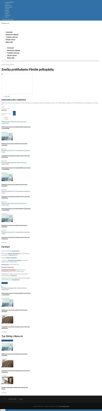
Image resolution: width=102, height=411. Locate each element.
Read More (4, 110)
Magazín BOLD (8, 5)
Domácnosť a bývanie (12, 34)
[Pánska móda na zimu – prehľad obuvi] (17, 93)
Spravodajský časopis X (64, 406)
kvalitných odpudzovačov (14, 253)
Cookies (3, 410)
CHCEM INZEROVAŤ (9, 2)
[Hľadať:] (8, 114)
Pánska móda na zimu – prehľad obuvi (13, 99)
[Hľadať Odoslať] (14, 113)
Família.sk (7, 10)
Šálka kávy (7, 12)
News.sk (7, 16)
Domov (3, 64)
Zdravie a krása (10, 39)
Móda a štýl (9, 42)
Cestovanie (9, 32)
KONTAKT (7, 4)
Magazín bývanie (8, 7)
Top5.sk (7, 13)
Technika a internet (12, 37)
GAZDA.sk (7, 8)
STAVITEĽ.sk (7, 15)
